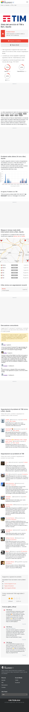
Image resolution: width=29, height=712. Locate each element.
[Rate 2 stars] (12, 598)
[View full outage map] (14, 250)
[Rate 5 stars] (19, 598)
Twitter (16, 680)
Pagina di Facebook (9, 586)
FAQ (2, 682)
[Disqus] (14, 359)
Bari (19, 236)
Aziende (7, 5)
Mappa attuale (15, 45)
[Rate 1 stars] (9, 598)
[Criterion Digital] (14, 700)
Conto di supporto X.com (10, 583)
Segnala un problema (15, 41)
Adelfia (23, 236)
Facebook (17, 682)
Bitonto (15, 236)
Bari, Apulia (13, 421)
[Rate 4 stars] (17, 598)
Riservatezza (4, 685)
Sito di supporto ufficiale (10, 588)
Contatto (3, 687)
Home (2, 5)
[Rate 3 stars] (14, 598)
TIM (12, 5)
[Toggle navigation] (27, 2)
